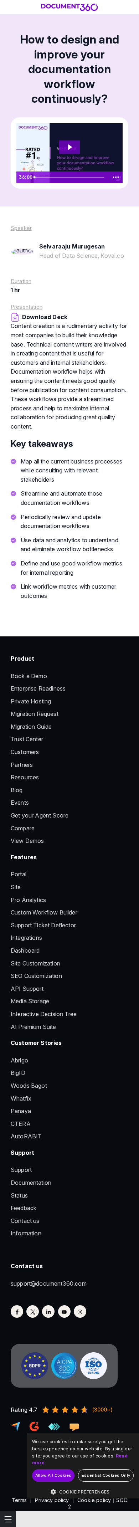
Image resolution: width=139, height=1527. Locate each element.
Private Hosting (31, 701)
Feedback (23, 1207)
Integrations (26, 937)
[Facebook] (17, 1311)
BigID (18, 1072)
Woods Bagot (29, 1085)
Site (16, 887)
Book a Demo (29, 676)
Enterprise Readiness (38, 688)
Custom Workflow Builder (44, 912)
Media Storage (30, 1001)
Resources (25, 777)
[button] (83, 1492)
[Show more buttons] (116, 177)
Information (26, 1233)
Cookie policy (94, 1500)
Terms (19, 1500)
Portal (18, 874)
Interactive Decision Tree (44, 1014)
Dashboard (25, 950)
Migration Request (34, 713)
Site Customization (35, 963)
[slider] (70, 177)
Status (19, 1195)
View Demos (27, 840)
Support (21, 1169)
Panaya (21, 1110)
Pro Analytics (28, 899)
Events (20, 802)
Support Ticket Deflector (43, 925)
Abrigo (19, 1060)
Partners (22, 764)
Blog (17, 790)
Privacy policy (52, 1500)
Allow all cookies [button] (53, 1475)
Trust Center (27, 739)
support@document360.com (49, 1283)
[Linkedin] (48, 1311)
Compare (23, 828)
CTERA (21, 1123)
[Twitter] (32, 1311)
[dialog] (83, 1465)
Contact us (25, 1220)
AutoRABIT (26, 1136)
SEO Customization (36, 975)
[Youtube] (64, 1311)
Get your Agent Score (39, 815)
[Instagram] (80, 1311)
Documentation (31, 1182)
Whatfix (21, 1098)
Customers (25, 751)
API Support (27, 988)
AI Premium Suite (33, 1026)
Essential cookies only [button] (106, 1475)
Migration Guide (31, 726)
